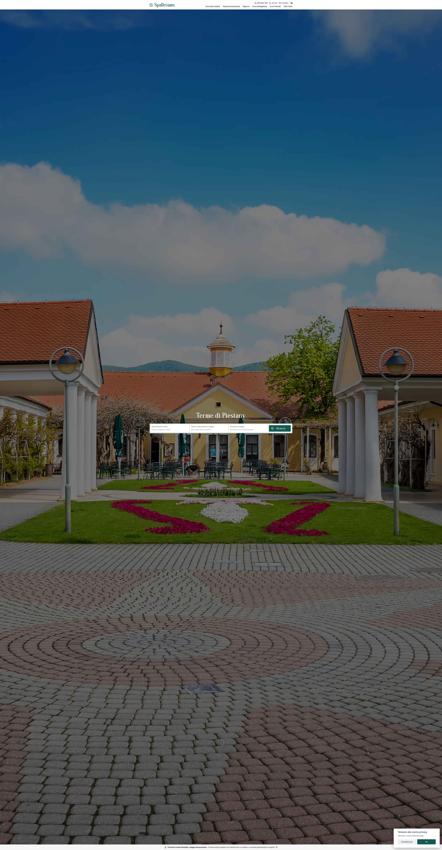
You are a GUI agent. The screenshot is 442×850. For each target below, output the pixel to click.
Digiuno (246, 6)
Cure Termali (275, 6)
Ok (426, 842)
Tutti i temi (288, 6)
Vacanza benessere (231, 6)
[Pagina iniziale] (163, 4)
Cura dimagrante (259, 6)
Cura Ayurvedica (212, 6)
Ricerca (280, 428)
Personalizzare (407, 842)
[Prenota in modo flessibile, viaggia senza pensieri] (277, 847)
